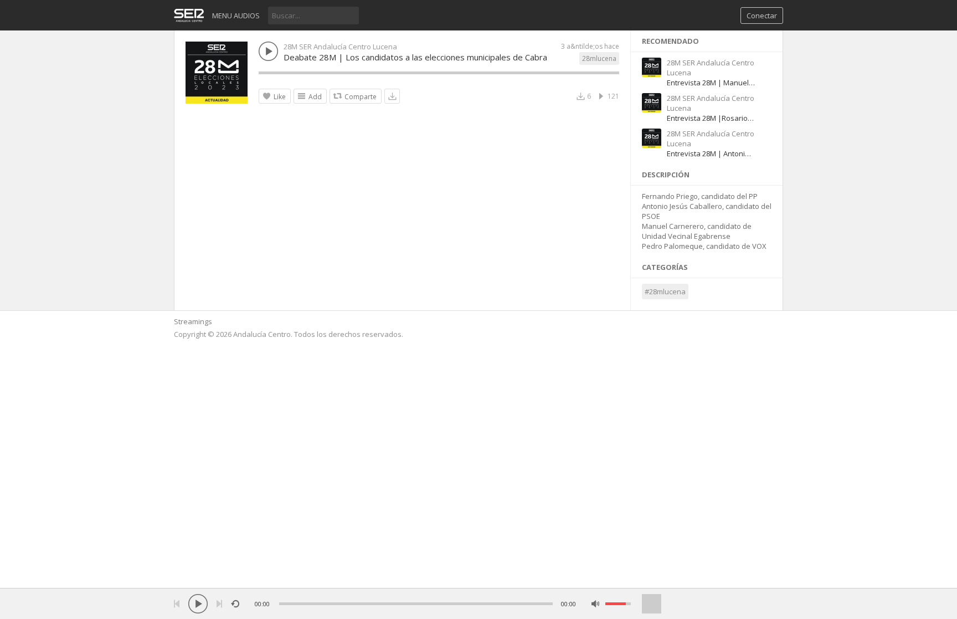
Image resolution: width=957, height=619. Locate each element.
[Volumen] (618, 603)
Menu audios (236, 16)
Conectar (762, 16)
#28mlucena (665, 291)
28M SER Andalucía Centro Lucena (340, 47)
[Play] (198, 603)
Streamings (193, 321)
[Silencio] (595, 603)
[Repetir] (235, 603)
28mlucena (599, 58)
